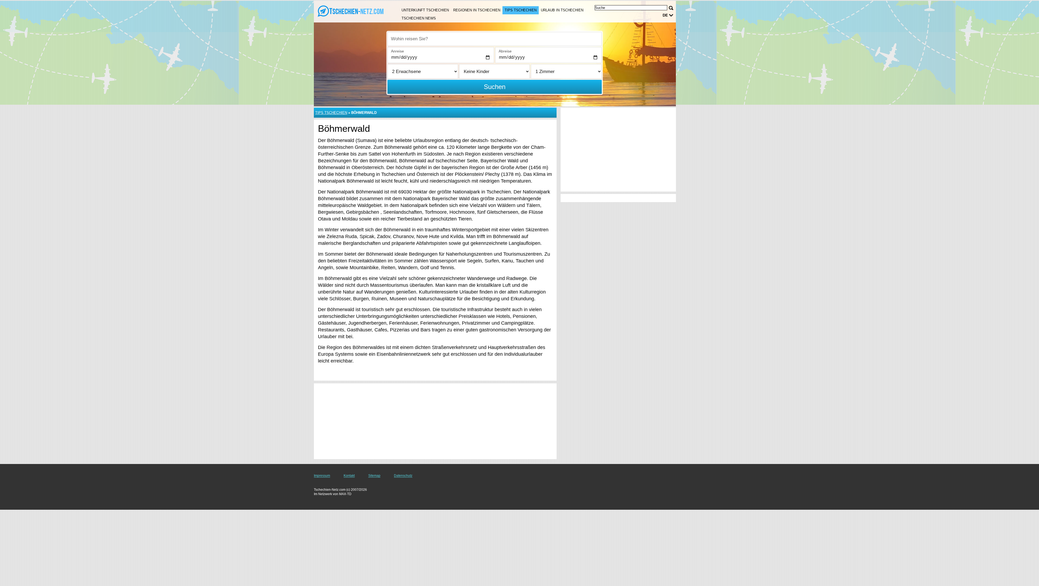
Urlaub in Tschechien (562, 10)
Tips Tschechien (521, 10)
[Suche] (671, 8)
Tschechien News (419, 18)
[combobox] (494, 39)
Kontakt (349, 476)
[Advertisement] (435, 421)
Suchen (494, 86)
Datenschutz (403, 476)
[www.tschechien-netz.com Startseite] (351, 11)
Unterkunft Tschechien (425, 10)
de (665, 15)
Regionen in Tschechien (476, 10)
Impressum (322, 476)
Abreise (505, 51)
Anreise (397, 51)
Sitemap (374, 476)
